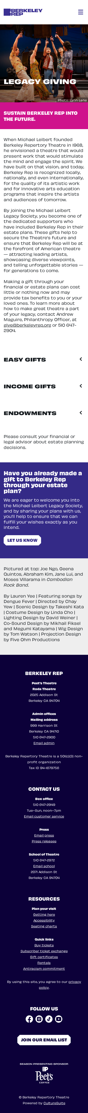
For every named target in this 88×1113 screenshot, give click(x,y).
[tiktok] (49, 1019)
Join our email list (44, 1039)
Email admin (44, 742)
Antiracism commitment (44, 968)
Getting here (44, 914)
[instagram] (39, 1019)
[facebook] (29, 1019)
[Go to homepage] (34, 12)
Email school (44, 865)
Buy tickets (44, 944)
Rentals (44, 962)
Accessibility (44, 920)
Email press (44, 835)
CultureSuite (54, 1102)
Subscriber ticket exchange (44, 950)
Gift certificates (44, 956)
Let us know (22, 540)
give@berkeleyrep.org (27, 325)
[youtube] (58, 1019)
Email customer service (44, 816)
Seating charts (44, 925)
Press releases (44, 840)
